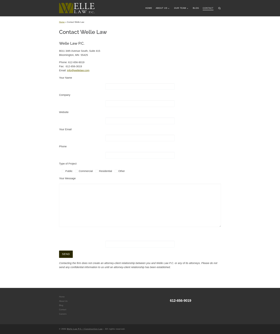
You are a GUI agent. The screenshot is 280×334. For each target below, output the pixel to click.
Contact (62, 309)
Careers (62, 314)
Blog (61, 305)
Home (62, 22)
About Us (63, 301)
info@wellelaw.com (78, 70)
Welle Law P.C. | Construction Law (85, 329)
